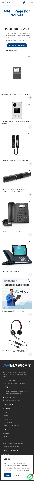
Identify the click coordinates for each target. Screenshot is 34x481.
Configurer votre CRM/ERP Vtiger (13, 311)
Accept (8, 475)
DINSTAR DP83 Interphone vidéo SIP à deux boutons (16, 122)
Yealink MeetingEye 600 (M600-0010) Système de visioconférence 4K (14, 190)
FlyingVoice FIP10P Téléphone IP (12, 231)
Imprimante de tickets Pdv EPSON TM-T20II (16, 94)
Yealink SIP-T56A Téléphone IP (12, 271)
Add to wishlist (29, 57)
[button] (30, 98)
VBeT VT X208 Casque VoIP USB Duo (14, 351)
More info (16, 475)
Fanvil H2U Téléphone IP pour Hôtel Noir (15, 160)
